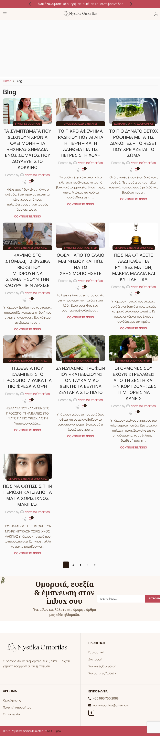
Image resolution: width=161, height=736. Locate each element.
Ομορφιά (120, 247)
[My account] (156, 14)
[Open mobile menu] (5, 14)
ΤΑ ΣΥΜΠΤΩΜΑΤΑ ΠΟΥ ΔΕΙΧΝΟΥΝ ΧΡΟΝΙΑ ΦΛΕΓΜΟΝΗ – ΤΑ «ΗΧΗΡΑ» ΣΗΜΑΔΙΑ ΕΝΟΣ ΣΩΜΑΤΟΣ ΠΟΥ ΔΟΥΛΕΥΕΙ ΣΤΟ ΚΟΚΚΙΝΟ (27, 149)
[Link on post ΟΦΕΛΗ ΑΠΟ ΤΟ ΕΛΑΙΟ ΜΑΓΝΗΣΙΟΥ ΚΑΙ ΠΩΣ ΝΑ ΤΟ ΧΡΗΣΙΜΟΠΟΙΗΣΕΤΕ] (80, 235)
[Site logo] (80, 13)
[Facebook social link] (91, 713)
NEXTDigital (54, 731)
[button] (30, 4)
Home (7, 81)
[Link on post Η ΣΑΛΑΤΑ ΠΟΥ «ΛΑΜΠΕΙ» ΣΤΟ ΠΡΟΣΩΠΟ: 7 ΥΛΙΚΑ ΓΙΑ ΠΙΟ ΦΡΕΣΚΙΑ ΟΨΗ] (27, 348)
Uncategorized (74, 123)
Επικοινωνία (11, 714)
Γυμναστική (96, 652)
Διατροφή (120, 123)
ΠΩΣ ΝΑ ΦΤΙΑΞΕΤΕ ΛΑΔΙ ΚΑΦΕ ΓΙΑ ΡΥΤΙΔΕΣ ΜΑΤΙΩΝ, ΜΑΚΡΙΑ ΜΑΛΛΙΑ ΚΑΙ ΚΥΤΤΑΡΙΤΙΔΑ (133, 267)
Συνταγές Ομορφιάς (102, 666)
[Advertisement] (80, 49)
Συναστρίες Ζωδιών (102, 673)
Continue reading (27, 216)
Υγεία (94, 247)
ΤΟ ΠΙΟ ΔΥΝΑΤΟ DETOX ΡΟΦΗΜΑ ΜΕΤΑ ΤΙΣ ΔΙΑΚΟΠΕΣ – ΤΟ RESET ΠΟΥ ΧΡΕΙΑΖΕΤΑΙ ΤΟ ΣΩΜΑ (133, 143)
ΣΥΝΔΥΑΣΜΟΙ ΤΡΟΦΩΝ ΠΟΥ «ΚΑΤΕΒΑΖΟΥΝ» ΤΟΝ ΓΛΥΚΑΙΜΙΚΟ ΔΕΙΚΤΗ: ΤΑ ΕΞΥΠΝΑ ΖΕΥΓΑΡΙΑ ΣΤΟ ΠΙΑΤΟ (80, 380)
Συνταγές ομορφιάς (27, 123)
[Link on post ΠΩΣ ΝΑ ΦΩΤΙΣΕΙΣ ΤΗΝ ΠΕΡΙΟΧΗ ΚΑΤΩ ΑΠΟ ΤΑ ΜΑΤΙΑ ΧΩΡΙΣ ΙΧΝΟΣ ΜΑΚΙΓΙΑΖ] (27, 466)
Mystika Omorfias (37, 175)
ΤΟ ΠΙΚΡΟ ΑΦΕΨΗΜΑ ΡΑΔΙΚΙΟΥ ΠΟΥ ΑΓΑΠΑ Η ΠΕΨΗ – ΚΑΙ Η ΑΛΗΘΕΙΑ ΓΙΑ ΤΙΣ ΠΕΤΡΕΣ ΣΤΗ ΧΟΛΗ (80, 143)
